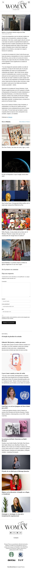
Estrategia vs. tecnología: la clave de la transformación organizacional (13, 515)
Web (3, 309)
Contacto (16, 537)
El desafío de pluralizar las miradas (12, 336)
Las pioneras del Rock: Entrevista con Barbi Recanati (14, 440)
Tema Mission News (11, 567)
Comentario (4, 281)
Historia (10, 117)
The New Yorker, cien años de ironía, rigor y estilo (15, 147)
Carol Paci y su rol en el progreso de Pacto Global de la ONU (16, 407)
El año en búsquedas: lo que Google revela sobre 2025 (15, 175)
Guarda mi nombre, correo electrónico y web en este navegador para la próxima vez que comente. (16, 318)
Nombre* (3, 299)
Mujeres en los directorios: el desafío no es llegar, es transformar (15, 493)
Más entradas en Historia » (24, 121)
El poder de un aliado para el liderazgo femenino (15, 471)
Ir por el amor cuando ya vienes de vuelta (13, 373)
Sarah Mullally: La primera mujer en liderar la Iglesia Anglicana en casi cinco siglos (14, 263)
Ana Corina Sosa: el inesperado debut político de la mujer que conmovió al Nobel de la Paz (16, 204)
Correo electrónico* (6, 304)
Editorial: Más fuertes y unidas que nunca (13, 342)
